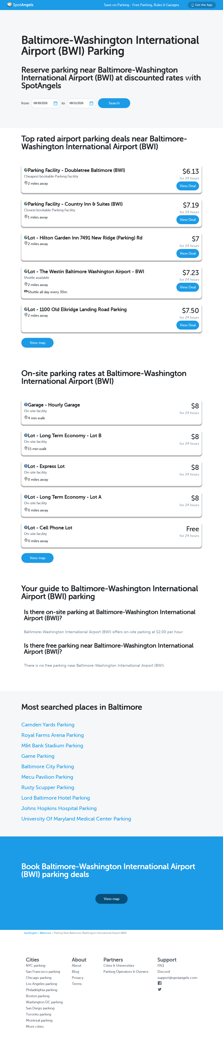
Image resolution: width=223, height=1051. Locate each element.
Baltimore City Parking (47, 767)
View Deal (188, 186)
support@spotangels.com (177, 978)
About (76, 966)
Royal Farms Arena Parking (52, 735)
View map (37, 343)
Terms (77, 984)
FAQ (160, 966)
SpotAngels (30, 933)
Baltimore (45, 933)
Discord (163, 972)
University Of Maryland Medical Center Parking (76, 819)
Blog (75, 972)
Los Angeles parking (41, 984)
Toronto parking (38, 1014)
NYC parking (35, 966)
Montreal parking (39, 1020)
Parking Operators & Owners (125, 972)
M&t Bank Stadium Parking (52, 746)
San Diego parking (40, 1008)
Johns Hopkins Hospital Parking (59, 808)
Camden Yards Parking (47, 725)
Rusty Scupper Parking (47, 787)
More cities (35, 1027)
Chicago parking (38, 978)
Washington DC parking (44, 1002)
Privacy (77, 978)
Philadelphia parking (41, 990)
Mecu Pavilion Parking (47, 777)
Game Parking (37, 756)
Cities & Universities (118, 966)
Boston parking (37, 996)
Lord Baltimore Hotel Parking (55, 798)
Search (114, 103)
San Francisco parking (43, 972)
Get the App (203, 5)
